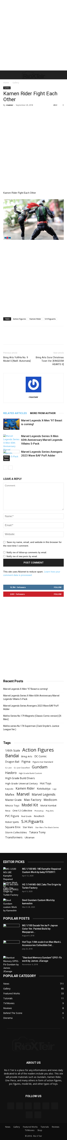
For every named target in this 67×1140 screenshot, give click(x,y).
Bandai (12, 755)
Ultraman (29, 837)
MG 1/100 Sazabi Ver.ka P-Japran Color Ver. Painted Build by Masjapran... (40, 928)
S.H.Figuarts (50, 319)
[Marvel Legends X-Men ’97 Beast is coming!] (11, 424)
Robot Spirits (12, 822)
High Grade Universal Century (21, 783)
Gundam (39, 767)
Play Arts (50, 810)
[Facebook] (28, 1106)
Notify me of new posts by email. (22, 556)
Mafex (9, 794)
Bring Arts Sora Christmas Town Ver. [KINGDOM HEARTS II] (50, 361)
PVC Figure (12, 816)
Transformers (13, 837)
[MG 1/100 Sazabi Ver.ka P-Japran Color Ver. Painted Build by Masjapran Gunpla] (11, 929)
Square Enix (12, 827)
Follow (57, 587)
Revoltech (39, 816)
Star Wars (28, 827)
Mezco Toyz (12, 805)
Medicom (50, 799)
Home (6, 82)
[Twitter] (29, 1115)
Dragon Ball (12, 761)
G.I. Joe (8, 767)
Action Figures (19, 319)
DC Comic (40, 756)
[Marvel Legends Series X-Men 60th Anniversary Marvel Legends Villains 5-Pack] (11, 446)
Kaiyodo (9, 788)
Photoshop (39, 811)
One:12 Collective (22, 810)
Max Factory (32, 799)
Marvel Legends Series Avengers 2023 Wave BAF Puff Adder (31, 707)
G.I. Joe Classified (22, 767)
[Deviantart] (10, 1106)
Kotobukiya (43, 788)
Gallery (16, 82)
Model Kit (30, 805)
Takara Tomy (37, 832)
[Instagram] (37, 1106)
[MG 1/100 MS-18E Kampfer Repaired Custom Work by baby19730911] (11, 879)
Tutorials (45, 1126)
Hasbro (11, 772)
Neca (7, 810)
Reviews (55, 1126)
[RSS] (54, 1106)
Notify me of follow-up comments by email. (27, 552)
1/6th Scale (12, 750)
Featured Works (30, 1126)
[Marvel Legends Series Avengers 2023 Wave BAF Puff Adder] (11, 455)
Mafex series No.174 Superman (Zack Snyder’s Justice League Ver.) (31, 728)
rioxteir (9, 105)
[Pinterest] (46, 1106)
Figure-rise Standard (43, 761)
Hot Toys (45, 783)
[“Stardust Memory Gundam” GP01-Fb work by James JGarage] (11, 964)
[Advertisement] (33, 35)
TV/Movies (29, 1130)
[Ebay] (19, 1106)
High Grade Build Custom (30, 773)
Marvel (23, 794)
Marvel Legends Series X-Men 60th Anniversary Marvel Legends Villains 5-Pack (41, 439)
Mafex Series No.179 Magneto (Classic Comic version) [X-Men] (32, 718)
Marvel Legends (43, 794)
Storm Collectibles (16, 832)
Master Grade (13, 800)
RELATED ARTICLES (15, 413)
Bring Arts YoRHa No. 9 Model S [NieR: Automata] (17, 359)
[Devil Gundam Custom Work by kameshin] (11, 905)
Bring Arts (26, 756)
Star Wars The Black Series (47, 827)
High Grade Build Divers (20, 778)
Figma (25, 761)
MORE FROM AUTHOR (43, 413)
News (6, 428)
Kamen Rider (35, 319)
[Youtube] (38, 1115)
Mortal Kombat (48, 805)
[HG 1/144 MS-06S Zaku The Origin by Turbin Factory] (11, 890)
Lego (55, 789)
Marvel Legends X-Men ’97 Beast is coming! (25, 689)
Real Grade (26, 816)
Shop (39, 1130)
